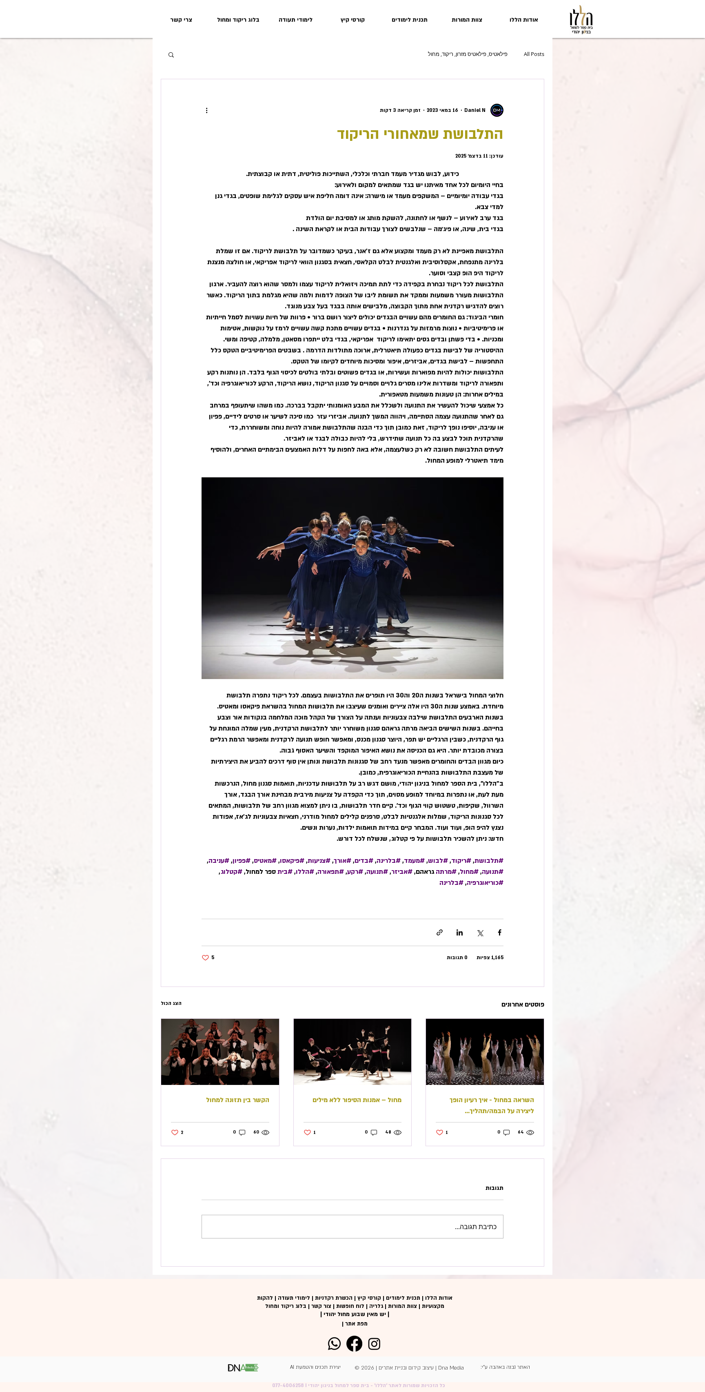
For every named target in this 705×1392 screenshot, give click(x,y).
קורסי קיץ (369, 1298)
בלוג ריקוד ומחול (285, 1306)
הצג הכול (171, 1003)
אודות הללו (438, 1298)
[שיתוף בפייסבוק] (499, 932)
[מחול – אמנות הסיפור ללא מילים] (353, 1052)
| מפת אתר (355, 1323)
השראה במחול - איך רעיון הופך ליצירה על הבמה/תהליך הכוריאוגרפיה (492, 1106)
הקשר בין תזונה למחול (237, 1100)
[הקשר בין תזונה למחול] (220, 1052)
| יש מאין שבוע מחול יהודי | (355, 1314)
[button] (171, 54)
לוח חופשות (350, 1306)
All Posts (534, 54)
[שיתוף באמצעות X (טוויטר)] (479, 932)
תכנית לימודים (403, 1298)
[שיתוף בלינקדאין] (459, 932)
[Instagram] (374, 1344)
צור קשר (321, 1306)
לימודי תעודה (294, 1298)
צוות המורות (402, 1306)
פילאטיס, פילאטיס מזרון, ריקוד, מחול (468, 54)
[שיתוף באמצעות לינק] (439, 932)
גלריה (376, 1306)
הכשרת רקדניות (333, 1298)
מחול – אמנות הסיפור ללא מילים (357, 1100)
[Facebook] (354, 1344)
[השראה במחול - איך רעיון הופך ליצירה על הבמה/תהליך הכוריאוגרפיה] (485, 1052)
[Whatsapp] (334, 1344)
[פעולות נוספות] (206, 110)
